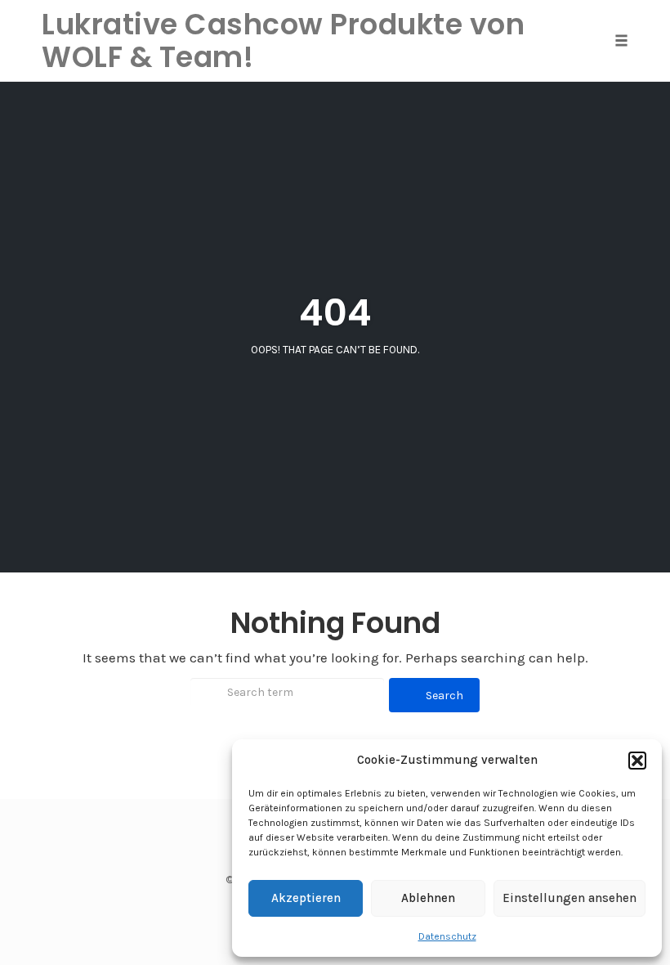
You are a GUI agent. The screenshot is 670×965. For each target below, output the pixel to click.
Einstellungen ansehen (569, 898)
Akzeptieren (306, 898)
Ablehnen (428, 898)
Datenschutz (447, 936)
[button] (637, 760)
